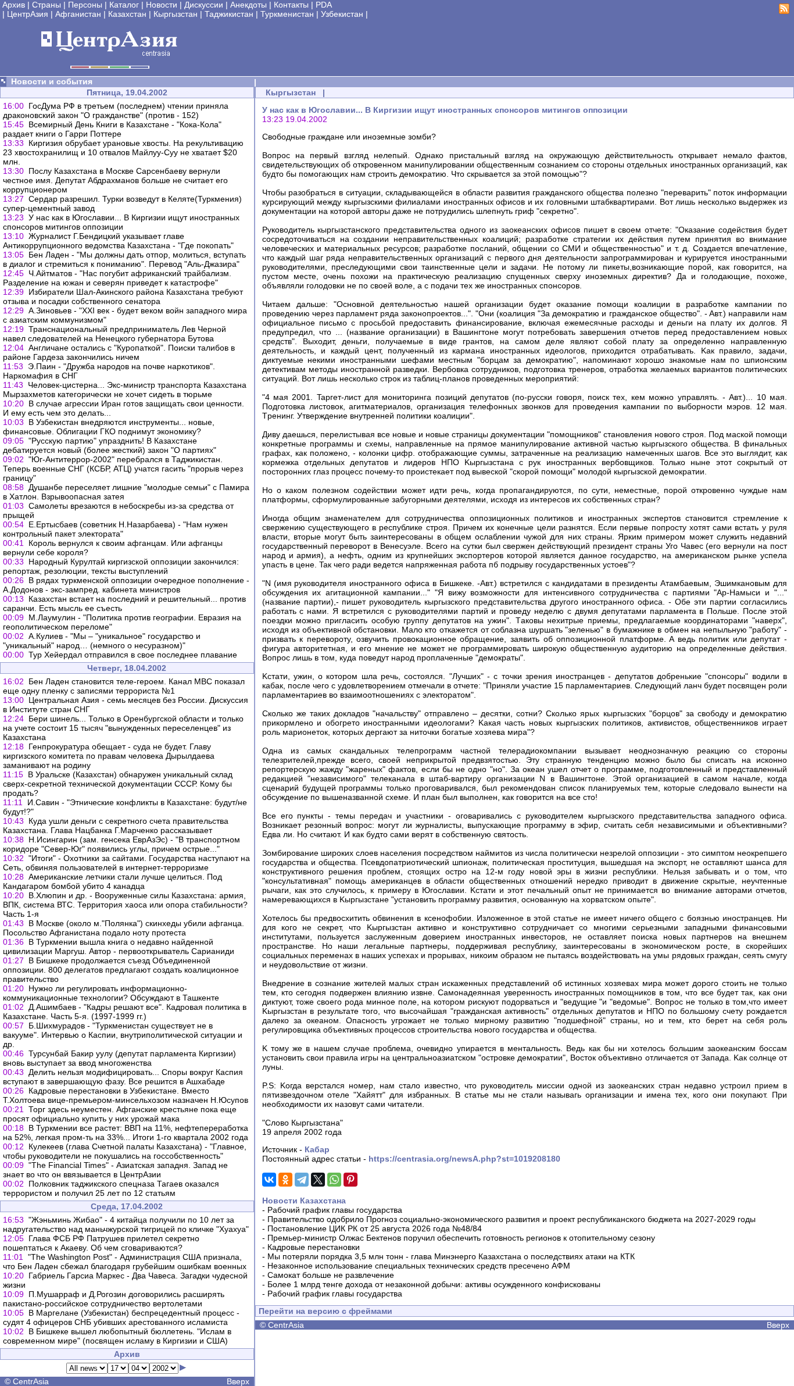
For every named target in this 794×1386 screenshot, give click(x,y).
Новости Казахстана (304, 1200)
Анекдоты (248, 4)
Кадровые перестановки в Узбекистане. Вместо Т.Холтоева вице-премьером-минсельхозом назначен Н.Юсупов (125, 1095)
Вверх (238, 1381)
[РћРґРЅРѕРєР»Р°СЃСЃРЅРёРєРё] (285, 1180)
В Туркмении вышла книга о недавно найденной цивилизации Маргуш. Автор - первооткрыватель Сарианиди (118, 946)
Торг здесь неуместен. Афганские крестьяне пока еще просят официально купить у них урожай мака (120, 1114)
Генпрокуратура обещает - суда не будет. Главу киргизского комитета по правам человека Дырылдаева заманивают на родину (108, 756)
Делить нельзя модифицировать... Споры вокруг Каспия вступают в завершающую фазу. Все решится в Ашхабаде (123, 1076)
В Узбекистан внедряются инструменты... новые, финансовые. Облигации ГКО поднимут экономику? (108, 426)
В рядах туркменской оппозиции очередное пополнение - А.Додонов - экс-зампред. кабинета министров (126, 585)
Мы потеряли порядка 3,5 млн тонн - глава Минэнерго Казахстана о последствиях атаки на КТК (451, 1256)
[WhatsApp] (334, 1180)
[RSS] (784, 11)
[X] (318, 1180)
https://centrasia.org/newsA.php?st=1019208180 (464, 1158)
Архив (13, 4)
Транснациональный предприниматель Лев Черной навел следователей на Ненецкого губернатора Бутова (114, 333)
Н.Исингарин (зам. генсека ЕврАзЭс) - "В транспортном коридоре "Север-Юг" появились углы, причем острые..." (121, 844)
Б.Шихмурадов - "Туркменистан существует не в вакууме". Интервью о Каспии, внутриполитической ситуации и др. (122, 1035)
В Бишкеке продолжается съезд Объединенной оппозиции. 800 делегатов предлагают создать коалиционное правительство (121, 970)
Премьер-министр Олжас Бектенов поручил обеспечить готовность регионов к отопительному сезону (461, 1237)
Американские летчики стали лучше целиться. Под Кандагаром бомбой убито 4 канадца (112, 881)
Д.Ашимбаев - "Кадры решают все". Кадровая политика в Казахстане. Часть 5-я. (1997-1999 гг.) (124, 1011)
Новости (161, 4)
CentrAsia (31, 1381)
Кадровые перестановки (313, 1247)
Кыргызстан (175, 14)
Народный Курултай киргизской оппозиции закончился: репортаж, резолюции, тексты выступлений (121, 566)
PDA (324, 4)
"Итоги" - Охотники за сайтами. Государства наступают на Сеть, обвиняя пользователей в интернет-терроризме (126, 862)
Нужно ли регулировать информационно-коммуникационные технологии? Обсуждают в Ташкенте (111, 993)
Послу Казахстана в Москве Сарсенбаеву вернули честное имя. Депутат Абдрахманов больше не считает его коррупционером (115, 180)
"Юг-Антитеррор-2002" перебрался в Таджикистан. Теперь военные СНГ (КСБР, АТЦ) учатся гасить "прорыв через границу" (123, 469)
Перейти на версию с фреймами (325, 1311)
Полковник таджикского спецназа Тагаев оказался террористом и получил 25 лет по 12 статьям (111, 1188)
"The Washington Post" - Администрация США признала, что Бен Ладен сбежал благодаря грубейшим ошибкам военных (124, 1261)
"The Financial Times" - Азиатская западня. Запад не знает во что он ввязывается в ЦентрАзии (115, 1169)
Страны (46, 4)
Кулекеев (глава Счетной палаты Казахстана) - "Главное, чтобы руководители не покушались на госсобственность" (124, 1151)
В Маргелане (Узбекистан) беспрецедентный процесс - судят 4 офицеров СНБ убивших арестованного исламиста (121, 1317)
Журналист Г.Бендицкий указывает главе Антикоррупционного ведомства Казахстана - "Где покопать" (118, 240)
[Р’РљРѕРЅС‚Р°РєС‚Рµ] (269, 1180)
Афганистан (78, 14)
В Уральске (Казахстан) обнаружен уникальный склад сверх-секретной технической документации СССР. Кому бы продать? (118, 784)
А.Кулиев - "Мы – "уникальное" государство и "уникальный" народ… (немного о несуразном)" (102, 640)
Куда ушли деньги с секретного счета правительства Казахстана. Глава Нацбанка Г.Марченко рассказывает (115, 825)
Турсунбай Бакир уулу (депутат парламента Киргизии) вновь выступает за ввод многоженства (119, 1058)
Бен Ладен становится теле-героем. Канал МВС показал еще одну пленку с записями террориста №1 (124, 686)
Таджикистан (229, 14)
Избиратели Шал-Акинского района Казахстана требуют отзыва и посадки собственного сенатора (123, 296)
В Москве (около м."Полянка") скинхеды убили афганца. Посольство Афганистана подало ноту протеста (123, 928)
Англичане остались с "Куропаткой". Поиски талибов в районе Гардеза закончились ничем (119, 352)
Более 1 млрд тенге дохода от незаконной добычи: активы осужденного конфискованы (433, 1284)
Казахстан (127, 14)
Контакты (291, 4)
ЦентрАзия (27, 14)
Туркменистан (287, 14)
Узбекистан (342, 14)
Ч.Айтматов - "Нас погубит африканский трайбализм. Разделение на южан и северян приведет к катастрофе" (117, 278)
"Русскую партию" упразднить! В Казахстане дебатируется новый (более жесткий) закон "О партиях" (109, 445)
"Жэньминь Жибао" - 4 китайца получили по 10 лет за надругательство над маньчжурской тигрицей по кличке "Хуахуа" (126, 1224)
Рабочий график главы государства (334, 1209)
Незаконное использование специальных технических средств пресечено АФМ (418, 1265)
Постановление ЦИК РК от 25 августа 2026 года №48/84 (374, 1228)
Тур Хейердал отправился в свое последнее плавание (132, 654)
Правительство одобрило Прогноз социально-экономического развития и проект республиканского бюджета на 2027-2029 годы (511, 1219)
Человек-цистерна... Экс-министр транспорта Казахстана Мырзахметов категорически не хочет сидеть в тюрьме (124, 389)
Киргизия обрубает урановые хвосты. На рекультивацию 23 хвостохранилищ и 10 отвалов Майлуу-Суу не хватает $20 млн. (123, 152)
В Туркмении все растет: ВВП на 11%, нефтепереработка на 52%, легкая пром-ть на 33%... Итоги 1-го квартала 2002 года (125, 1132)
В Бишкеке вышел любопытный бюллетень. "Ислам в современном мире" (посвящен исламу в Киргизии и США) (117, 1336)
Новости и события (51, 81)
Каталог (124, 4)
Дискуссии (203, 4)
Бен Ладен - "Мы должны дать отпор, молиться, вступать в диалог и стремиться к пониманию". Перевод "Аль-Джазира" (124, 259)
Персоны (85, 4)
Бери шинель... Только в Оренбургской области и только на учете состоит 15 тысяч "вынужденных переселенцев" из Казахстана (123, 728)
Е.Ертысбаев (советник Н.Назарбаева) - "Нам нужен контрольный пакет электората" (115, 529)
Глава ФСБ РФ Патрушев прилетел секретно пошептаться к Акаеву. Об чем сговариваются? (101, 1243)
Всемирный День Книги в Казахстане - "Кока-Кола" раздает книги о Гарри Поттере (112, 129)
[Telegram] (302, 1180)
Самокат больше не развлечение (330, 1275)
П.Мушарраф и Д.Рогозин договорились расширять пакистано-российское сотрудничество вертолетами (113, 1298)
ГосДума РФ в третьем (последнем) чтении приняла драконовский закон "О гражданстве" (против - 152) (115, 110)
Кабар (317, 1149)
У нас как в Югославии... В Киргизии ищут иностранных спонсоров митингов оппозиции (121, 222)
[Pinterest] (350, 1180)
